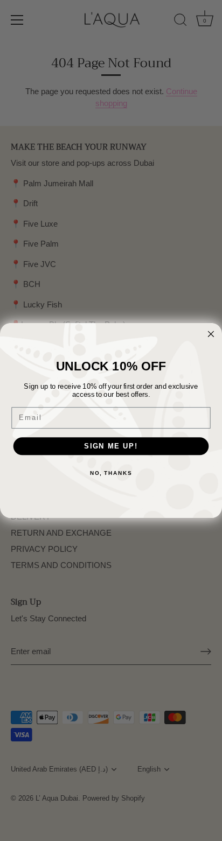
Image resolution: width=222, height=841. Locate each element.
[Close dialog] (211, 334)
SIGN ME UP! (111, 446)
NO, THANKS (111, 472)
